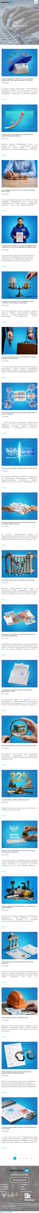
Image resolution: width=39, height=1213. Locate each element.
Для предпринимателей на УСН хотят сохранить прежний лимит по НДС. (18, 190)
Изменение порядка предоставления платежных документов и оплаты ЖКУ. (19, 1128)
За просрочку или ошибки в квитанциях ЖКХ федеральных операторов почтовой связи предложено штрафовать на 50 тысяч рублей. (19, 246)
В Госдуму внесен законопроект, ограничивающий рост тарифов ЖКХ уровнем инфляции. (18, 135)
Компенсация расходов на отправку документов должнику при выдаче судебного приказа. (19, 523)
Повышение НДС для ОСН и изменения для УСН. (16, 800)
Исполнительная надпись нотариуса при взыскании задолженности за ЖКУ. (17, 690)
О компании (24, 1184)
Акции (22, 1187)
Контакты (3, 1184)
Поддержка (4, 1187)
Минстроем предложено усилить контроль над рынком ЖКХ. (19, 745)
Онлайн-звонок (19, 1180)
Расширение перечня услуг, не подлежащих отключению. (18, 580)
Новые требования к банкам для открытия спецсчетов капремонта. (17, 962)
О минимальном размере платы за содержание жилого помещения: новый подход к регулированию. (18, 302)
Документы (4, 1189)
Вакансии (23, 1189)
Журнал (3, 1191)
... (28, 1158)
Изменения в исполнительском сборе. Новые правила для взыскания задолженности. (18, 635)
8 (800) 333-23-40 (19, 1174)
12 (31, 1158)
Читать (4, 99)
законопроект (27, 703)
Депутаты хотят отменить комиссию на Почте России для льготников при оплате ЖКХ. (18, 851)
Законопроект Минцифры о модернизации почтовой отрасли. (19, 468)
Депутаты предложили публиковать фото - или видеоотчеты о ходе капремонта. (19, 907)
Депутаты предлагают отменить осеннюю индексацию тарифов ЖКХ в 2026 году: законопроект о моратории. (17, 79)
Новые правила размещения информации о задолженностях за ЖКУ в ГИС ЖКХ (19, 413)
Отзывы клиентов (26, 1191)
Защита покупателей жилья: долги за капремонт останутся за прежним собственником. (19, 357)
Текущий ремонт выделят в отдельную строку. (15, 1017)
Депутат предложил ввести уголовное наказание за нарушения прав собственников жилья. (16, 1072)
